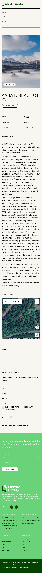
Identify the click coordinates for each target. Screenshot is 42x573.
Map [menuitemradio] (6, 301)
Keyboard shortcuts (14, 338)
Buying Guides (26, 541)
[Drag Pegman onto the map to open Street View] (37, 335)
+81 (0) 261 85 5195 (28, 523)
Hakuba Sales (6, 550)
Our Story (25, 539)
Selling (4, 544)
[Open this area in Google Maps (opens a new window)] (5, 338)
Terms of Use (15, 567)
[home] (12, 4)
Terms (38, 338)
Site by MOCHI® (24, 567)
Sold (3, 547)
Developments (6, 541)
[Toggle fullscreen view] (37, 301)
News (24, 547)
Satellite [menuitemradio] (16, 301)
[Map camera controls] (37, 327)
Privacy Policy (6, 567)
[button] (37, 4)
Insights (24, 544)
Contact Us (25, 550)
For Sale (4, 539)
